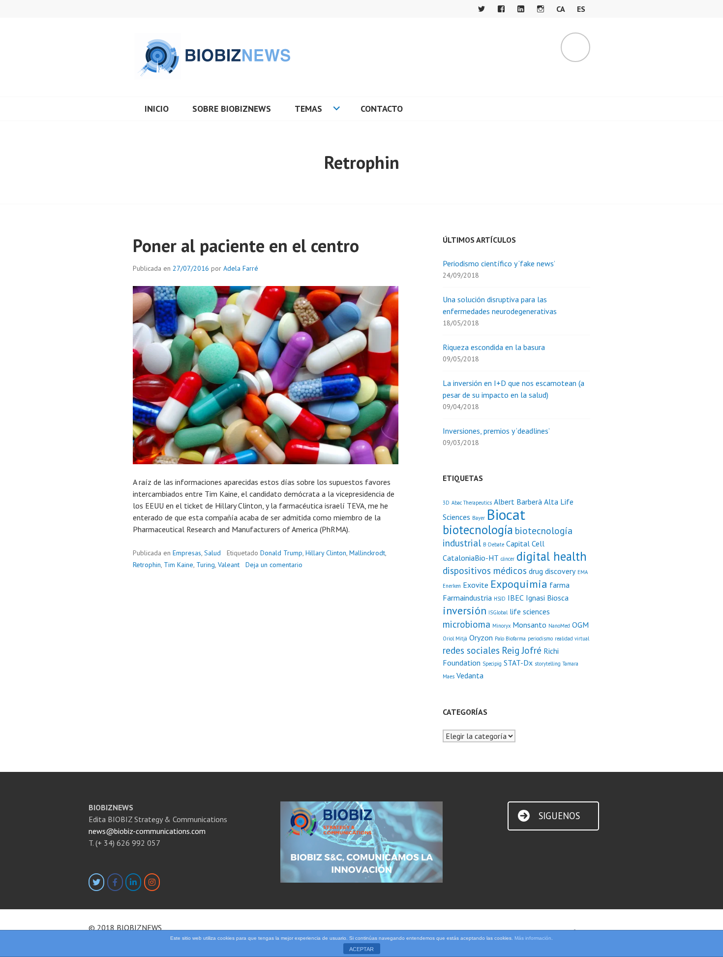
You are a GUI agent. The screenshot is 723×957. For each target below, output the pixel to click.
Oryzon (481, 637)
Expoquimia (518, 583)
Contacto (382, 108)
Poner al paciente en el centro (246, 245)
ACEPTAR (361, 949)
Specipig (492, 663)
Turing (205, 564)
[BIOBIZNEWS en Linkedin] (133, 882)
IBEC (516, 598)
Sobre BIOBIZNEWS (231, 108)
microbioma (466, 624)
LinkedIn (521, 9)
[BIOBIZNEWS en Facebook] (115, 882)
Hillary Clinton (325, 552)
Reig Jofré (522, 650)
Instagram (540, 9)
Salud (212, 552)
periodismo (540, 638)
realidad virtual (572, 638)
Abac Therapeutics (472, 502)
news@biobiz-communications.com (147, 831)
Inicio (157, 108)
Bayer (478, 517)
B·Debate (493, 544)
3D (446, 502)
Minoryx (501, 625)
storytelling (548, 663)
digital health (551, 556)
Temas (308, 108)
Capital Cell (525, 543)
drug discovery (552, 571)
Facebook (501, 9)
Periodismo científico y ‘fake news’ (499, 263)
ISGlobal (498, 612)
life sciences (530, 611)
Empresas (187, 552)
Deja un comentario (273, 564)
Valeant (229, 564)
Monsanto (529, 625)
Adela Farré (240, 268)
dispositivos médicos (485, 570)
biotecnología (478, 530)
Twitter (481, 9)
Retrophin (147, 564)
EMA (582, 572)
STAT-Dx (518, 663)
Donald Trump (281, 552)
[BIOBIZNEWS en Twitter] (96, 882)
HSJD (500, 598)
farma (559, 585)
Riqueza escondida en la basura (494, 347)
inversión (464, 610)
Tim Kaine (178, 564)
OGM (580, 625)
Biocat (506, 514)
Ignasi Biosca (547, 598)
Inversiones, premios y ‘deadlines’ (496, 431)
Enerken (452, 585)
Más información (532, 938)
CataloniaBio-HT (471, 558)
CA (560, 9)
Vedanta (469, 675)
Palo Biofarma (510, 638)
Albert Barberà (518, 502)
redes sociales (471, 650)
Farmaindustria (467, 598)
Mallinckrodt (367, 552)
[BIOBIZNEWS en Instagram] (152, 882)
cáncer (507, 558)
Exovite (475, 585)
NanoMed (559, 625)
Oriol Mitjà (455, 638)
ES (581, 9)
